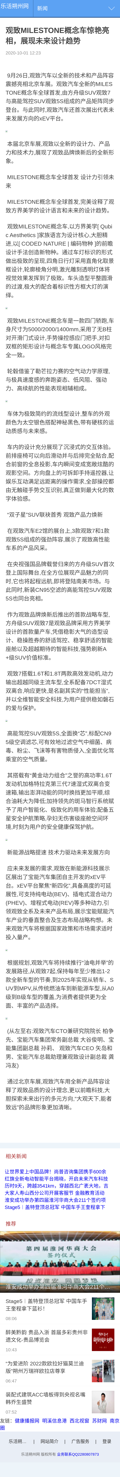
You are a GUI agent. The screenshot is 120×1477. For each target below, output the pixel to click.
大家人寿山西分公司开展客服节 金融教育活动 (55, 1193)
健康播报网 (27, 1421)
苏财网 (99, 1421)
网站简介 (49, 1441)
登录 (106, 1441)
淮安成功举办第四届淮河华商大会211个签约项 (55, 1200)
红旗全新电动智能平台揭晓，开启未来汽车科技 (56, 1179)
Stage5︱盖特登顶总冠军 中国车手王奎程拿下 (55, 1207)
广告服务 (80, 1441)
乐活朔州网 (15, 6)
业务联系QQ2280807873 (78, 1454)
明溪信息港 (54, 1421)
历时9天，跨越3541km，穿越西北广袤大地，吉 (56, 1186)
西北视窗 (79, 1421)
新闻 (42, 8)
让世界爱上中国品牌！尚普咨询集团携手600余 (55, 1171)
